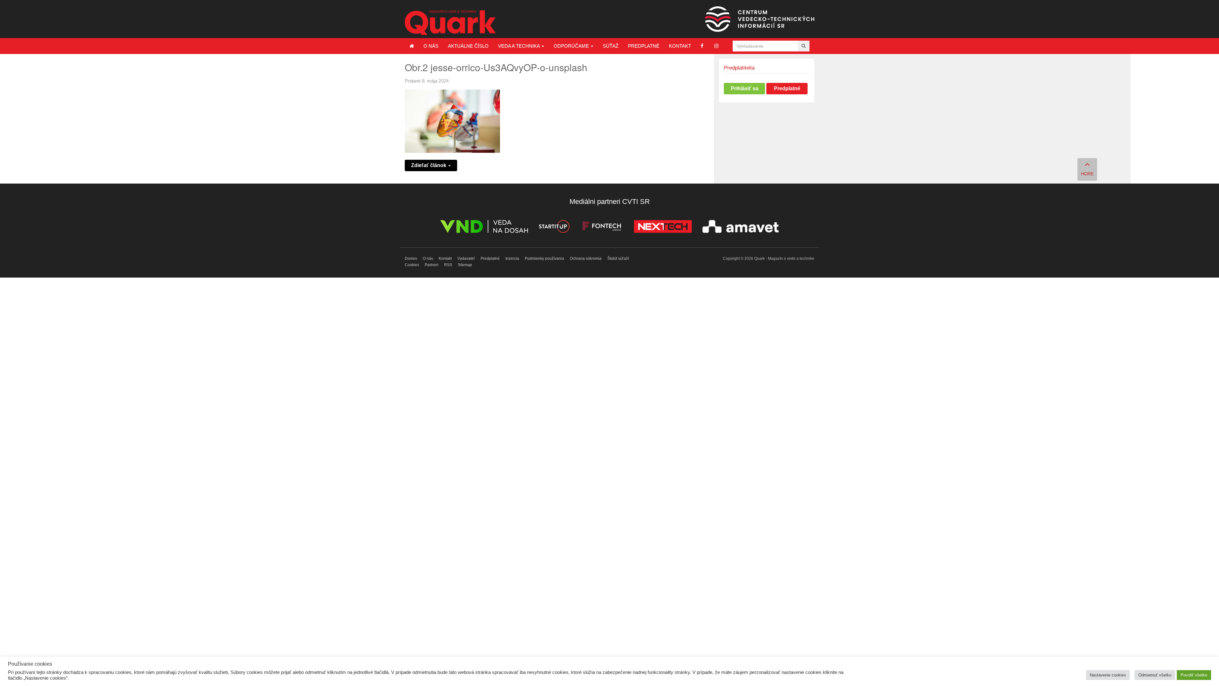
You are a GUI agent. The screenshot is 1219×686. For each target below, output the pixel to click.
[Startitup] (554, 227)
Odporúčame (572, 46)
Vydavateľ (466, 258)
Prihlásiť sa (744, 88)
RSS (448, 265)
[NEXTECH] (663, 227)
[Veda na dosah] (484, 227)
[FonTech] (601, 227)
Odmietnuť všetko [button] (1154, 675)
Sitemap (465, 265)
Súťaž (610, 46)
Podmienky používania (544, 258)
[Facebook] (702, 45)
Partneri (431, 265)
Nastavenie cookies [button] (1108, 675)
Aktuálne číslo (468, 46)
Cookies (412, 265)
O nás (430, 46)
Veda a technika (519, 46)
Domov (411, 258)
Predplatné (643, 46)
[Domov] (412, 46)
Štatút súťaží (618, 258)
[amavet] (741, 227)
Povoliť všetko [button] (1194, 675)
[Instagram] (716, 45)
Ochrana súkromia (586, 258)
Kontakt (680, 46)
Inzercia (512, 258)
